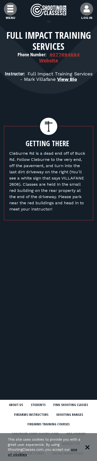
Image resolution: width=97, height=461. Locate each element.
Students (38, 404)
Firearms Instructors (31, 414)
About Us (16, 404)
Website (48, 60)
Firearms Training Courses (48, 424)
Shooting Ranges (69, 414)
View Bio (67, 79)
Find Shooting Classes (70, 404)
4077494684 (64, 54)
